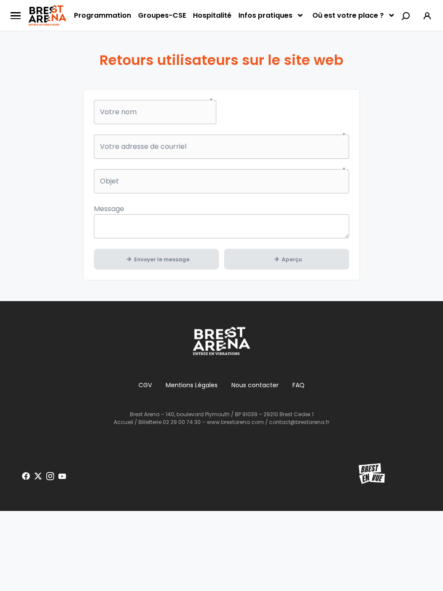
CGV (145, 385)
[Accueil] (47, 15)
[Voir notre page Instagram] (50, 476)
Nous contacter (255, 385)
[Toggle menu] (15, 15)
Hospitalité (212, 15)
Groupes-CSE (162, 15)
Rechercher (406, 15)
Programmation (102, 15)
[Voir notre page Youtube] (62, 476)
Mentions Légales (192, 385)
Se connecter (427, 15)
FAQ (298, 385)
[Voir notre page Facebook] (26, 476)
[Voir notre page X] (38, 476)
